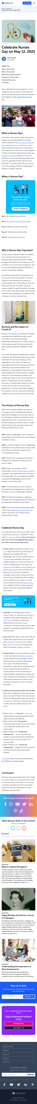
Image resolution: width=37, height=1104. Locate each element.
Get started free (18, 1023)
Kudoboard (11, 570)
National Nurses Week (9, 156)
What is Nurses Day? (8, 69)
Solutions (6, 1050)
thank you (6, 567)
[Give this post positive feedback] (13, 828)
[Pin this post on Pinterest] (15, 811)
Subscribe (28, 996)
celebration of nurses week (20, 510)
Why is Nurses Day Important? (11, 74)
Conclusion (5, 82)
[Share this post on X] (24, 804)
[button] (34, 3)
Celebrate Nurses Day (8, 80)
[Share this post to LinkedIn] (31, 804)
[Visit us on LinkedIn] (25, 1084)
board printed (28, 583)
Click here (5, 758)
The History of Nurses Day (10, 77)
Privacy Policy (23, 1100)
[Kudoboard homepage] (18, 1093)
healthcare (16, 334)
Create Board (27, 3)
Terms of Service (14, 1100)
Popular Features (8, 1046)
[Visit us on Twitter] (18, 1084)
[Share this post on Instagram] (11, 804)
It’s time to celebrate (13, 537)
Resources (8, 8)
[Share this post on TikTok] (21, 811)
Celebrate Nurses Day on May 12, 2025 (11, 10)
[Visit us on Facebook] (4, 1084)
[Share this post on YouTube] (17, 804)
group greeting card (28, 567)
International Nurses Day (16, 237)
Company (6, 1058)
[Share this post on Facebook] (5, 804)
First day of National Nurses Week (19, 221)
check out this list (12, 645)
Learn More (6, 1062)
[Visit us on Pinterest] (33, 1084)
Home (3, 8)
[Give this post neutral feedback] (18, 828)
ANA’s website (25, 656)
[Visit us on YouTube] (11, 1085)
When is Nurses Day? (8, 72)
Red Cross (7, 620)
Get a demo (17, 1028)
